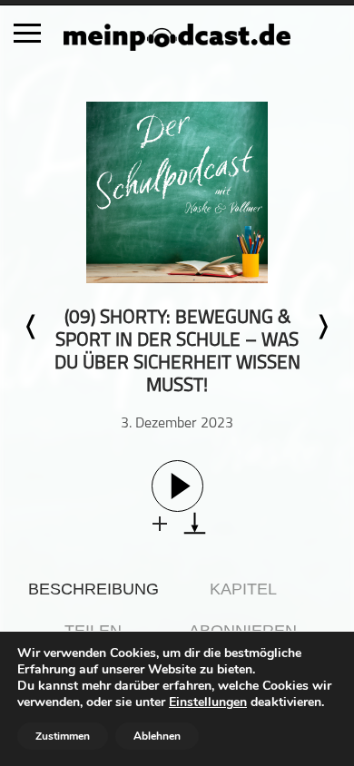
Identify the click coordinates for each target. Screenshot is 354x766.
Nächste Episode (322, 326)
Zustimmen (62, 736)
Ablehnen (157, 736)
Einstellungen (208, 702)
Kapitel (243, 589)
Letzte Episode (31, 326)
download (194, 523)
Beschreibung (93, 589)
